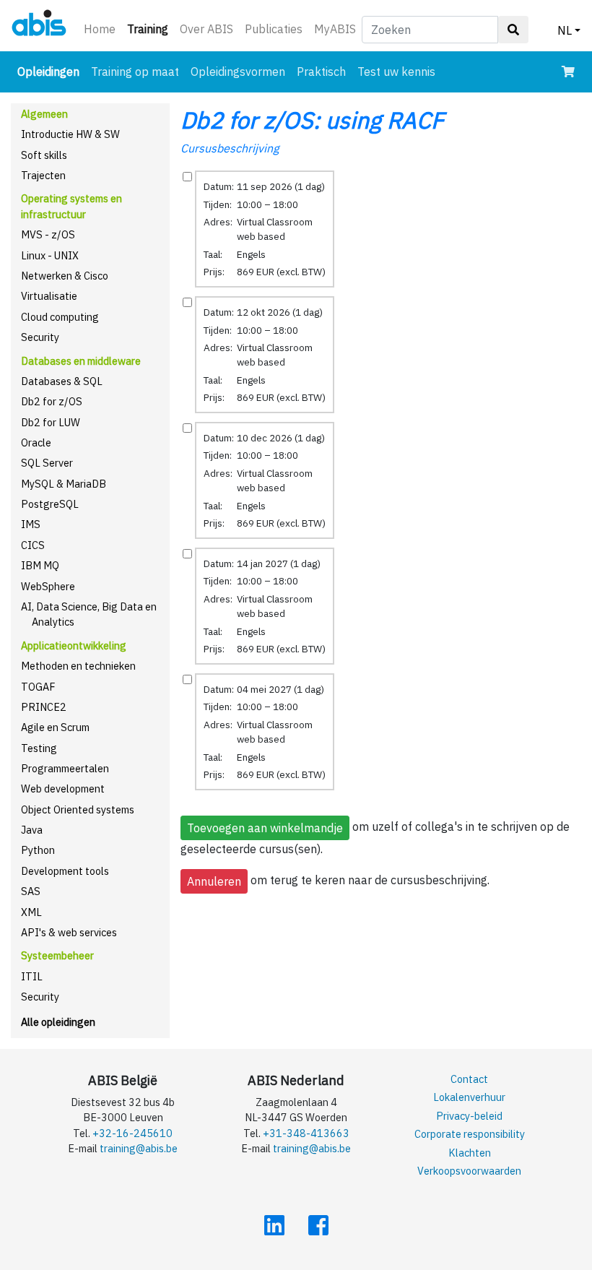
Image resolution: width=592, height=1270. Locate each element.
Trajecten (43, 175)
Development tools (65, 871)
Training (150, 28)
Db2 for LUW (50, 422)
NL (564, 30)
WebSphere (48, 586)
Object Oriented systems (77, 809)
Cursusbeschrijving (229, 148)
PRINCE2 (43, 707)
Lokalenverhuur (469, 1097)
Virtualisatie (49, 296)
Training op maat (135, 71)
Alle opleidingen (58, 1022)
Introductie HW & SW (70, 134)
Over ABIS (206, 29)
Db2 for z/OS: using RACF (312, 120)
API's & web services (69, 932)
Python (38, 850)
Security (40, 337)
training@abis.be (139, 1148)
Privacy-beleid (469, 1116)
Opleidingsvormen (238, 71)
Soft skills (44, 155)
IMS (30, 524)
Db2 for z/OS (51, 401)
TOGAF (38, 687)
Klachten (469, 1152)
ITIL (32, 976)
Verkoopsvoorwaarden (469, 1171)
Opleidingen (51, 71)
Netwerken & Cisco (64, 275)
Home (100, 29)
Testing (39, 748)
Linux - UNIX (50, 255)
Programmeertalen (65, 768)
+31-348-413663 (306, 1133)
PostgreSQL (50, 504)
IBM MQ (40, 565)
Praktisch (321, 71)
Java (32, 830)
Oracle (36, 442)
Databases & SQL (62, 381)
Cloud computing (60, 317)
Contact (469, 1079)
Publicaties (273, 29)
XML (31, 912)
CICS (33, 545)
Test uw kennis (396, 71)
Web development (63, 788)
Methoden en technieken (78, 666)
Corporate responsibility (469, 1134)
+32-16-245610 (132, 1133)
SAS (30, 891)
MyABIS (335, 29)
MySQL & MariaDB (63, 484)
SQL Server (47, 463)
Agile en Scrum (55, 727)
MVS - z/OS (48, 234)
